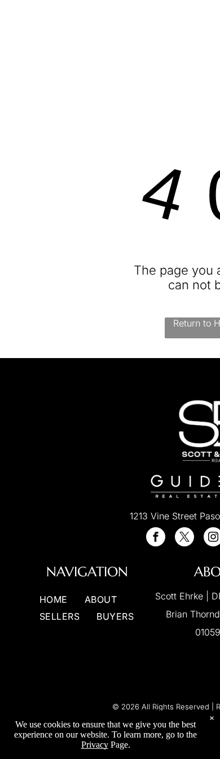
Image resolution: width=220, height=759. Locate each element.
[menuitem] (167, 38)
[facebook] (155, 538)
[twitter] (184, 538)
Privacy (94, 744)
